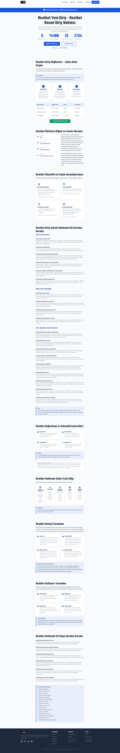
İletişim (86, 734)
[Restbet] (23, 2)
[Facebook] (28, 741)
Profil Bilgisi (80, 2)
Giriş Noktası (65, 2)
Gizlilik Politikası (88, 741)
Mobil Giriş (70, 737)
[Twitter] (22, 741)
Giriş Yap (96, 2)
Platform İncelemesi (72, 739)
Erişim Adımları (69, 44)
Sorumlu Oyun (88, 737)
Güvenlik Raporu (71, 741)
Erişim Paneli (72, 2)
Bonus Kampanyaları (72, 734)
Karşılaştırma (87, 2)
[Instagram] (25, 741)
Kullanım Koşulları (88, 739)
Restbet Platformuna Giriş (61, 121)
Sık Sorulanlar (54, 744)
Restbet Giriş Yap (52, 44)
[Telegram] (32, 741)
